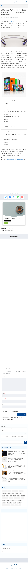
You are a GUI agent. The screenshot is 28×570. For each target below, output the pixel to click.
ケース (14, 502)
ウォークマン (9, 502)
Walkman (23, 495)
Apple (10, 490)
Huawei (16, 493)
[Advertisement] (14, 175)
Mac (11, 495)
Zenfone (3, 500)
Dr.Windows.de (14, 21)
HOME (15, 565)
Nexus (14, 495)
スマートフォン (10, 228)
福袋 (19, 505)
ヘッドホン (19, 502)
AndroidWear (4, 490)
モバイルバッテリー (5, 505)
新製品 (16, 505)
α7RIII (8, 500)
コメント (4, 376)
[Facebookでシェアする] (10, 197)
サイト (3, 404)
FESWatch (4, 493)
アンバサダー (19, 500)
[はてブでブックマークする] (14, 197)
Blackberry (21, 490)
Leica (7, 495)
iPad (20, 493)
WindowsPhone (9, 230)
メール (4, 398)
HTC (13, 493)
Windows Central (19, 159)
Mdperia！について (6, 548)
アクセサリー (13, 500)
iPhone (3, 495)
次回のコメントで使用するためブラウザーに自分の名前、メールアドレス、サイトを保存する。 (14, 410)
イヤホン (3, 502)
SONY (18, 495)
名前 (3, 393)
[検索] (25, 442)
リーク (12, 505)
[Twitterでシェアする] (5, 197)
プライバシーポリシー (7, 551)
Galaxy (9, 493)
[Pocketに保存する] (22, 197)
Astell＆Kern (15, 490)
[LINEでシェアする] (18, 197)
